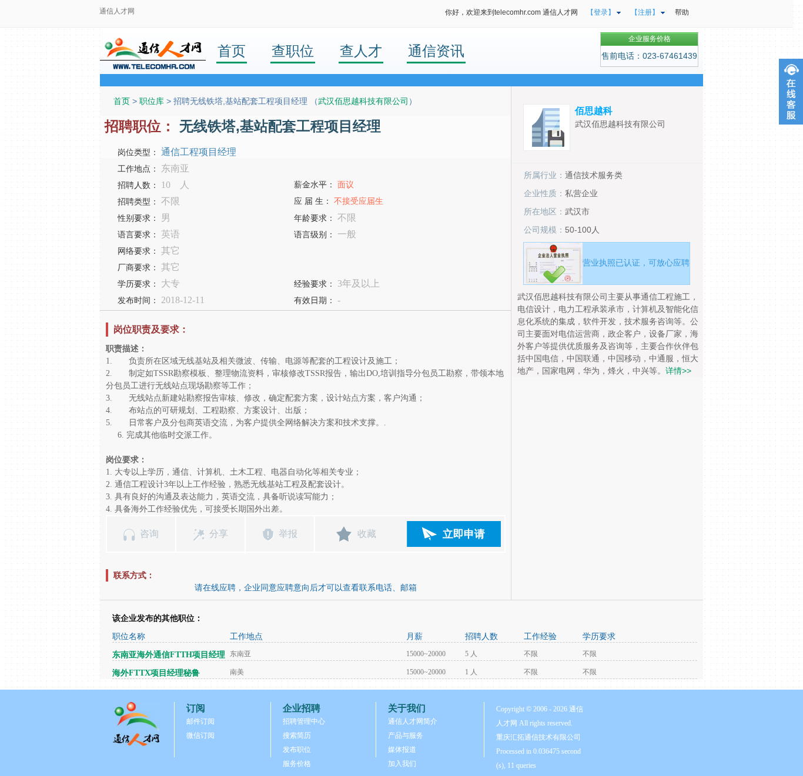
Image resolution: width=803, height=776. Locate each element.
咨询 (149, 534)
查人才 (361, 51)
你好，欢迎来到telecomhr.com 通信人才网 (511, 12)
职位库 (151, 101)
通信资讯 (436, 51)
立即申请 (464, 534)
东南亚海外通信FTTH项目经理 (168, 654)
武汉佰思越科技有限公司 (363, 101)
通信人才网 (117, 11)
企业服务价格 (649, 39)
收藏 (366, 534)
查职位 (293, 51)
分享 (218, 534)
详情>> (678, 370)
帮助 (682, 12)
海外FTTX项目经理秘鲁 (156, 672)
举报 (288, 534)
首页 (232, 51)
